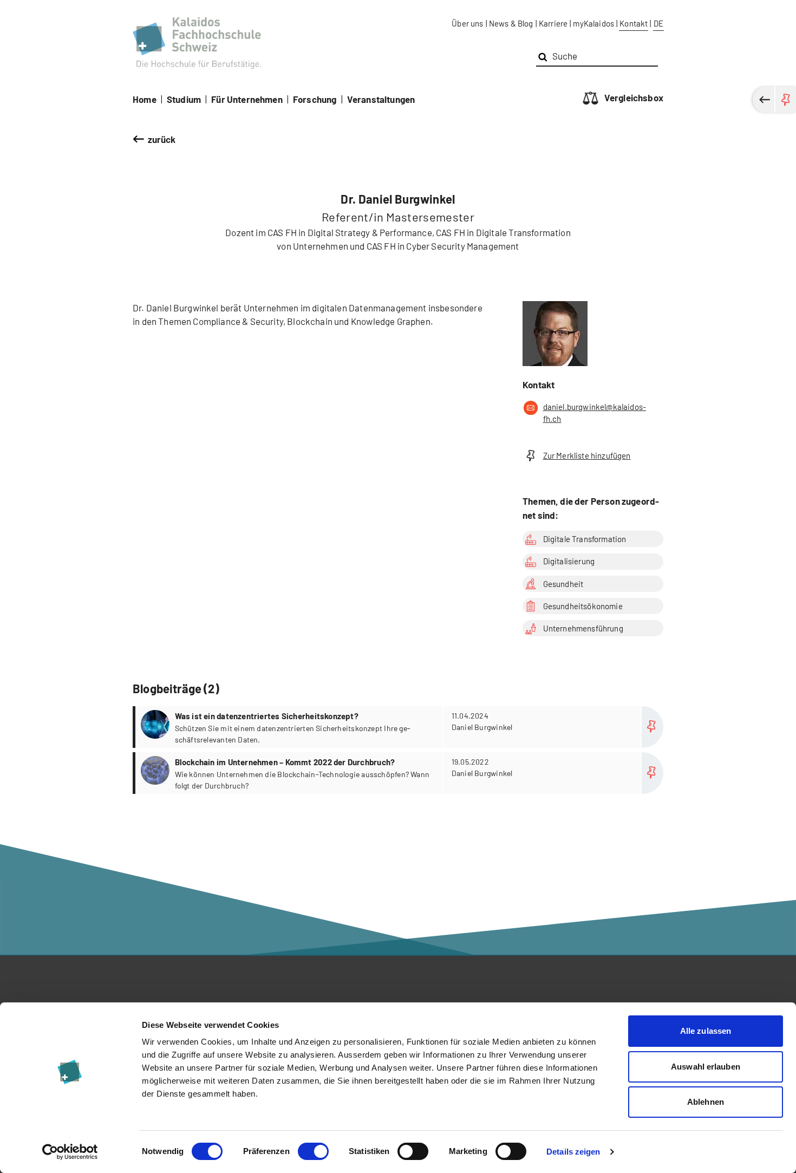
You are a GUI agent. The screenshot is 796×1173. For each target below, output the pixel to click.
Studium (184, 99)
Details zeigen (573, 1151)
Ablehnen (705, 1101)
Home (144, 99)
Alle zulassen (705, 1030)
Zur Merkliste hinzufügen (587, 455)
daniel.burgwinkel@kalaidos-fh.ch (595, 413)
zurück (162, 139)
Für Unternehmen (247, 99)
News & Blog (511, 23)
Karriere (553, 23)
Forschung (315, 99)
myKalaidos (593, 23)
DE (658, 23)
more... (399, 727)
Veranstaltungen (381, 99)
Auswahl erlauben (705, 1066)
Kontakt (633, 23)
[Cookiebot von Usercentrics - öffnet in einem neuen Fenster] (70, 1152)
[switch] (313, 1151)
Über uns (467, 23)
